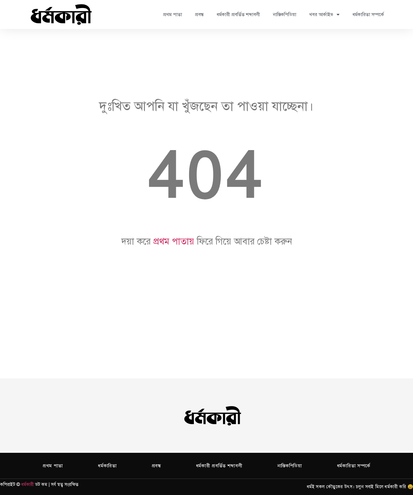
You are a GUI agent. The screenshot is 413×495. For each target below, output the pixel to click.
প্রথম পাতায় (173, 241)
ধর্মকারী (27, 484)
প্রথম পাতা (172, 14)
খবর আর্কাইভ (321, 14)
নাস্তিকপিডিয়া (284, 14)
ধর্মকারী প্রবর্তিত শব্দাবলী (238, 14)
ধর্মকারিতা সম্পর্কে (368, 14)
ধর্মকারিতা (107, 466)
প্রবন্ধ (199, 14)
